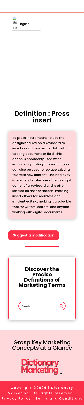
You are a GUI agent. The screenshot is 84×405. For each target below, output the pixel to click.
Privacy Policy (16, 398)
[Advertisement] (42, 56)
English (24, 24)
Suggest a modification (33, 235)
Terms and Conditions (59, 398)
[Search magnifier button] (61, 306)
